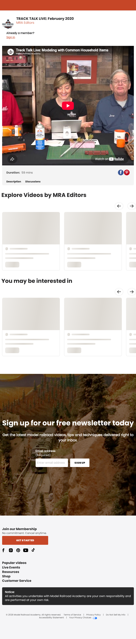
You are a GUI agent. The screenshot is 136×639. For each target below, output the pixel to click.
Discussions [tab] (33, 181)
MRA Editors (25, 23)
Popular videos (14, 563)
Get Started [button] (25, 540)
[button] (20, 35)
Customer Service (16, 581)
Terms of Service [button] (72, 614)
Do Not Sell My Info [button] (115, 614)
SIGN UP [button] (79, 463)
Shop (6, 576)
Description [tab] (13, 181)
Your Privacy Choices (80, 617)
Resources (10, 572)
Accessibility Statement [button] (51, 617)
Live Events (11, 567)
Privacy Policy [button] (93, 614)
